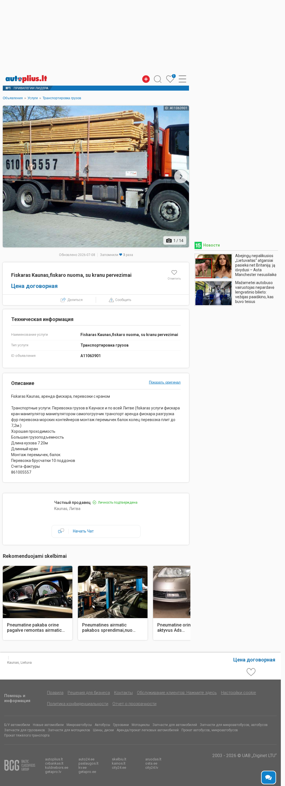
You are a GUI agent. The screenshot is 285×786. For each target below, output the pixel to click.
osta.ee (151, 763)
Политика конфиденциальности (77, 703)
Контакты (123, 692)
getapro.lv (53, 772)
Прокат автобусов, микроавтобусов (209, 730)
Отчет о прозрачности (134, 703)
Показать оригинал (165, 382)
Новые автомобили (48, 725)
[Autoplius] (28, 79)
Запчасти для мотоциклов (69, 730)
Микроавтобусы (79, 725)
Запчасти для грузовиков (24, 730)
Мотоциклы (141, 725)
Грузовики (121, 725)
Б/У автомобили (17, 725)
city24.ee (119, 767)
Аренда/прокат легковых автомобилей (148, 730)
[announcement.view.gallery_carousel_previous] (11, 176)
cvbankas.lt (54, 763)
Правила (55, 692)
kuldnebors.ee (56, 767)
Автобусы (102, 725)
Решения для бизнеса (89, 692)
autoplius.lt (54, 759)
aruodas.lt (153, 759)
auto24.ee (86, 759)
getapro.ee (87, 772)
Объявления (13, 98)
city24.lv (151, 767)
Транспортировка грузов (62, 98)
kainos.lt (119, 763)
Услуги (33, 98)
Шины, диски (103, 730)
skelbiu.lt (119, 759)
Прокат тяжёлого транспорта (27, 735)
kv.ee (82, 767)
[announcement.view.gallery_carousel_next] (181, 176)
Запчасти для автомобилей (175, 725)
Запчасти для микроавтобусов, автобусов (234, 725)
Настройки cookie (238, 692)
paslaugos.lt (88, 763)
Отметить (174, 278)
